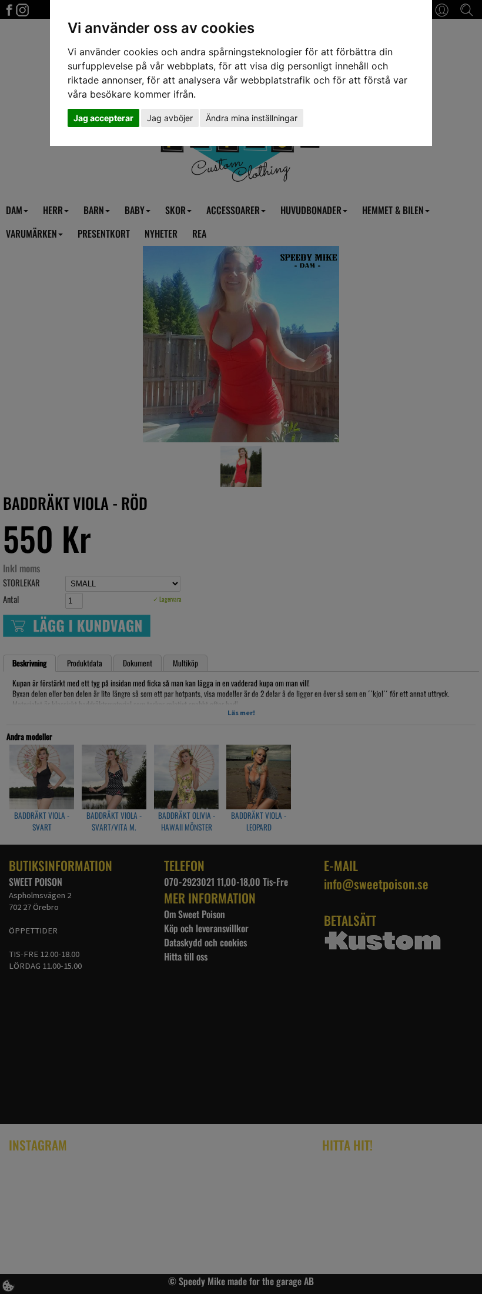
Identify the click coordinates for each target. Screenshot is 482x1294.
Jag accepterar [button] (103, 118)
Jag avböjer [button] (170, 118)
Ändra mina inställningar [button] (251, 118)
